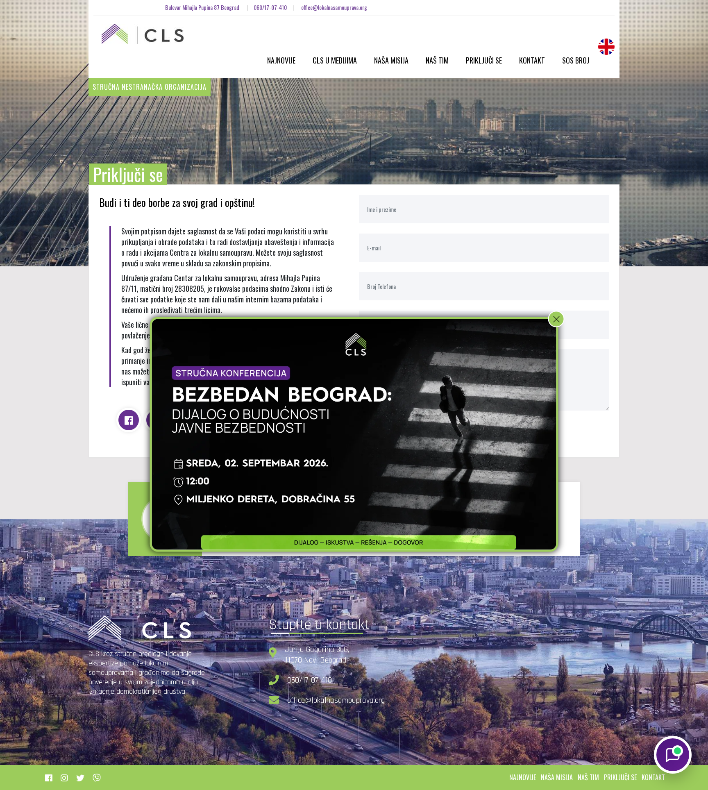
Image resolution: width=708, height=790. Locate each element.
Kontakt (532, 60)
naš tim (588, 777)
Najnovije (281, 60)
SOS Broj (575, 60)
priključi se (620, 777)
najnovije (522, 777)
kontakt (653, 777)
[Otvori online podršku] (673, 755)
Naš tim (437, 60)
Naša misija (391, 60)
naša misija (557, 777)
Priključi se (484, 60)
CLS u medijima (335, 60)
